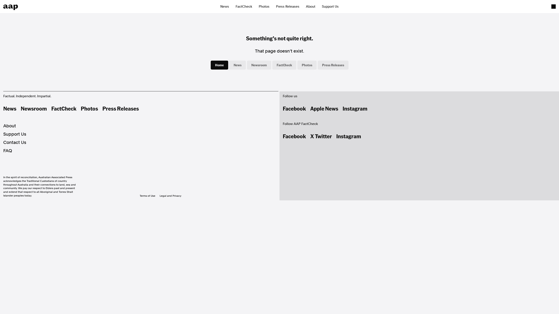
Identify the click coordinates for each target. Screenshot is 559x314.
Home (219, 65)
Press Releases (287, 7)
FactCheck (244, 7)
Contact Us (14, 142)
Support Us (330, 7)
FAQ (7, 150)
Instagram (355, 108)
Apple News (324, 108)
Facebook (294, 108)
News (224, 7)
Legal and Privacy (170, 195)
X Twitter (321, 136)
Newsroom (259, 65)
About (310, 7)
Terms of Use (147, 195)
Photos (264, 7)
